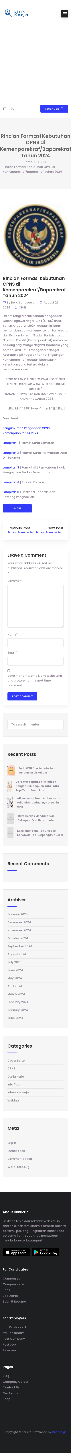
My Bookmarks (13, 1333)
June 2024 (15, 970)
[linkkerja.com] (16, 13)
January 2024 (17, 1010)
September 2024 (19, 946)
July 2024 (14, 962)
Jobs (6, 1290)
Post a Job (52, 109)
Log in (11, 1143)
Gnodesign (59, 1432)
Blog (6, 1376)
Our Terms (10, 1393)
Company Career (15, 1382)
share (17, 508)
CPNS (40, 162)
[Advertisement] (35, 60)
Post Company (14, 1339)
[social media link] (35, 1441)
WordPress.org (18, 1167)
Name (12, 634)
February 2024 (18, 1002)
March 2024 (16, 994)
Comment (15, 581)
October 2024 (17, 938)
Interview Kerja (18, 1092)
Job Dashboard (14, 1327)
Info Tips (13, 1084)
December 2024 (19, 922)
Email (12, 652)
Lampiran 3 (11, 467)
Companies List (14, 1284)
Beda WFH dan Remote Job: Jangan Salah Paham (37, 770)
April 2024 (14, 986)
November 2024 (19, 930)
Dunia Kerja (15, 1076)
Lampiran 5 (11, 492)
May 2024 (14, 978)
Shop (6, 1399)
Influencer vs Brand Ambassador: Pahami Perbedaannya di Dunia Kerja (39, 802)
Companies (11, 1278)
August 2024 (16, 954)
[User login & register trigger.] (12, 109)
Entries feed (16, 1151)
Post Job (9, 1344)
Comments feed (19, 1159)
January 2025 (17, 914)
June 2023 (15, 1018)
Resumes (9, 1350)
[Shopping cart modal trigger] (5, 109)
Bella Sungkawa (22, 302)
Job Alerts (10, 1296)
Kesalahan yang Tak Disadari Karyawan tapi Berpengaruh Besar (40, 833)
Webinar (13, 1100)
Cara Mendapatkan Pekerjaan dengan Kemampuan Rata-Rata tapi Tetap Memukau (37, 786)
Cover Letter (16, 1060)
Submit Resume (14, 1301)
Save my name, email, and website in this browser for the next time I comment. (34, 681)
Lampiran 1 (10, 443)
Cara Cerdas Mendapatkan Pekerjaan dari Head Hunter (36, 818)
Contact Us (11, 1387)
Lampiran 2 (11, 453)
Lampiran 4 (11, 482)
